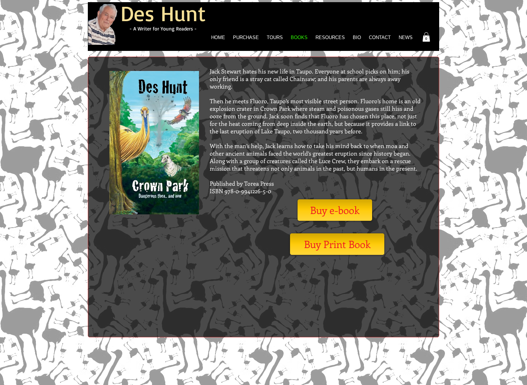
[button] (426, 37)
